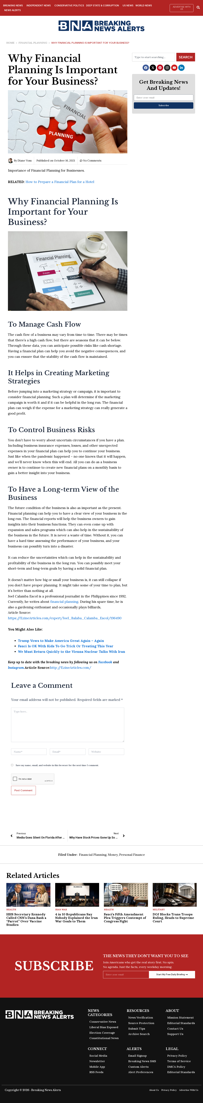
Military (159, 909)
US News (128, 5)
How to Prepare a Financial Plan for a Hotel (60, 182)
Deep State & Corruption (102, 5)
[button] (181, 8)
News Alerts (12, 10)
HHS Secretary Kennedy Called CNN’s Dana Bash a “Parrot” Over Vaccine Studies (26, 919)
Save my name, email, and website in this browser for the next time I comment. (57, 765)
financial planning (64, 602)
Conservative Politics (69, 5)
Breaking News (13, 5)
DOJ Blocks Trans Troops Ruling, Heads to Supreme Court (173, 917)
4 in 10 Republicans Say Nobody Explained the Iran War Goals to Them (76, 917)
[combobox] (153, 57)
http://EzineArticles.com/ (70, 667)
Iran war (61, 909)
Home (10, 42)
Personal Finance (132, 855)
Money (113, 855)
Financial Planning (33, 42)
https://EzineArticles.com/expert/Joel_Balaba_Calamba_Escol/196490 (64, 618)
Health (11, 909)
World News (143, 5)
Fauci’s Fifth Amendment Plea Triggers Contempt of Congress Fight (125, 917)
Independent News (38, 5)
